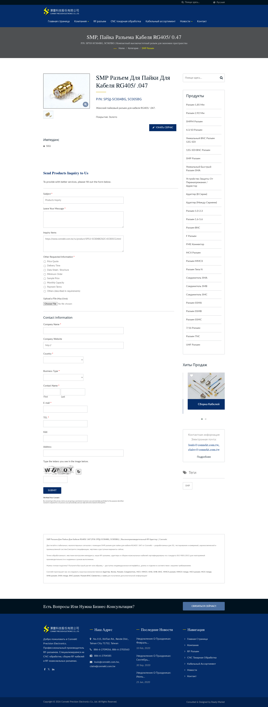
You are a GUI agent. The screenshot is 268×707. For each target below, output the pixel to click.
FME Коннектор (195, 244)
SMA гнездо (63, 576)
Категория (133, 48)
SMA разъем (52, 576)
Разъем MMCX (194, 261)
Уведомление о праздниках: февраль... (153, 640)
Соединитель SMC (196, 294)
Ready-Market (218, 702)
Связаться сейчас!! (204, 606)
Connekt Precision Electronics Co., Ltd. (79, 702)
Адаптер (106, 572)
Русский (221, 2)
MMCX (144, 572)
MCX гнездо (206, 572)
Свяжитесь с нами (99, 576)
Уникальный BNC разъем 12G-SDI (200, 140)
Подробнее (204, 457)
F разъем (191, 236)
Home (122, 48)
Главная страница (59, 21)
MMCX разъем (169, 572)
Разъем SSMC (194, 319)
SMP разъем (148, 48)
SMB (155, 572)
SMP (187, 486)
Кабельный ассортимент (160, 21)
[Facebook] (44, 669)
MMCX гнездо (182, 572)
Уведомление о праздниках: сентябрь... (153, 657)
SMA (150, 572)
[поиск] (182, 2)
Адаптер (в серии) (196, 194)
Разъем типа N (194, 269)
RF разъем (100, 21)
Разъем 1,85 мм (195, 105)
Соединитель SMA (196, 278)
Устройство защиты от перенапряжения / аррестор (199, 182)
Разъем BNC (193, 227)
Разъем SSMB (194, 311)
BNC (160, 572)
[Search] (221, 78)
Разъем (120, 572)
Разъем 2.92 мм (195, 113)
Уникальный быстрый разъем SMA (198, 169)
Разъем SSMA (194, 303)
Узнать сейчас (164, 127)
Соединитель (130, 572)
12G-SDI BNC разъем (198, 150)
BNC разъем (74, 576)
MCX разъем (193, 252)
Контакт (202, 21)
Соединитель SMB (196, 286)
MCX (138, 572)
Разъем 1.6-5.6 (194, 219)
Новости (185, 21)
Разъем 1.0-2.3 (194, 211)
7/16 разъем (193, 328)
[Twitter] (49, 669)
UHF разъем (193, 344)
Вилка (113, 572)
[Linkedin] (53, 669)
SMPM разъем (194, 121)
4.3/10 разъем (194, 130)
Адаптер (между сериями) (201, 202)
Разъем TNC (193, 336)
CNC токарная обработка (126, 21)
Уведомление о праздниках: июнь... (153, 674)
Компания (80, 21)
